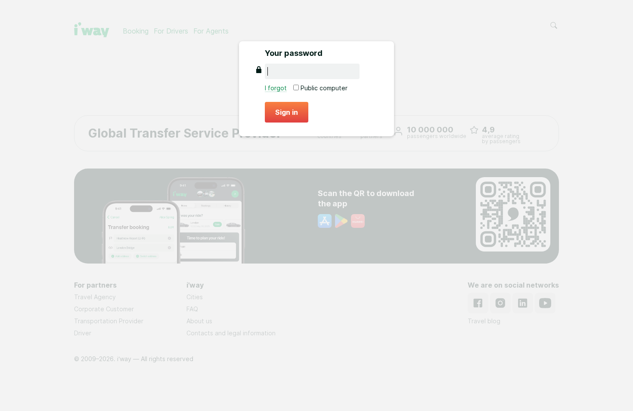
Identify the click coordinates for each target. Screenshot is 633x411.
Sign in (286, 112)
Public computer (323, 88)
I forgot (276, 88)
